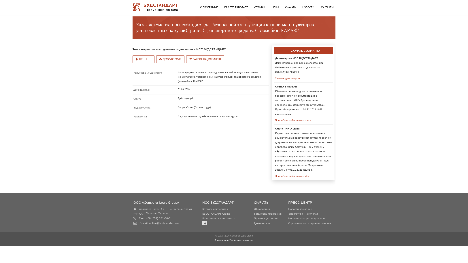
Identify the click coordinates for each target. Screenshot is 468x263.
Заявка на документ (207, 59)
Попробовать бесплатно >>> (291, 176)
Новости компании (300, 208)
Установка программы (268, 213)
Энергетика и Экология (303, 213)
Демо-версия (172, 59)
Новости (308, 7)
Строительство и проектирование (309, 223)
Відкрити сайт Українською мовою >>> (234, 240)
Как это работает (236, 7)
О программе (209, 7)
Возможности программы (218, 218)
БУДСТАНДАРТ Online (216, 213)
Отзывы (259, 7)
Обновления (262, 208)
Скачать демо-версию (287, 78)
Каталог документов (215, 208)
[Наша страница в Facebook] (204, 224)
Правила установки (266, 218)
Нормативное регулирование (307, 218)
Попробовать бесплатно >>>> (292, 120)
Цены (275, 7)
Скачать (290, 7)
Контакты (327, 7)
